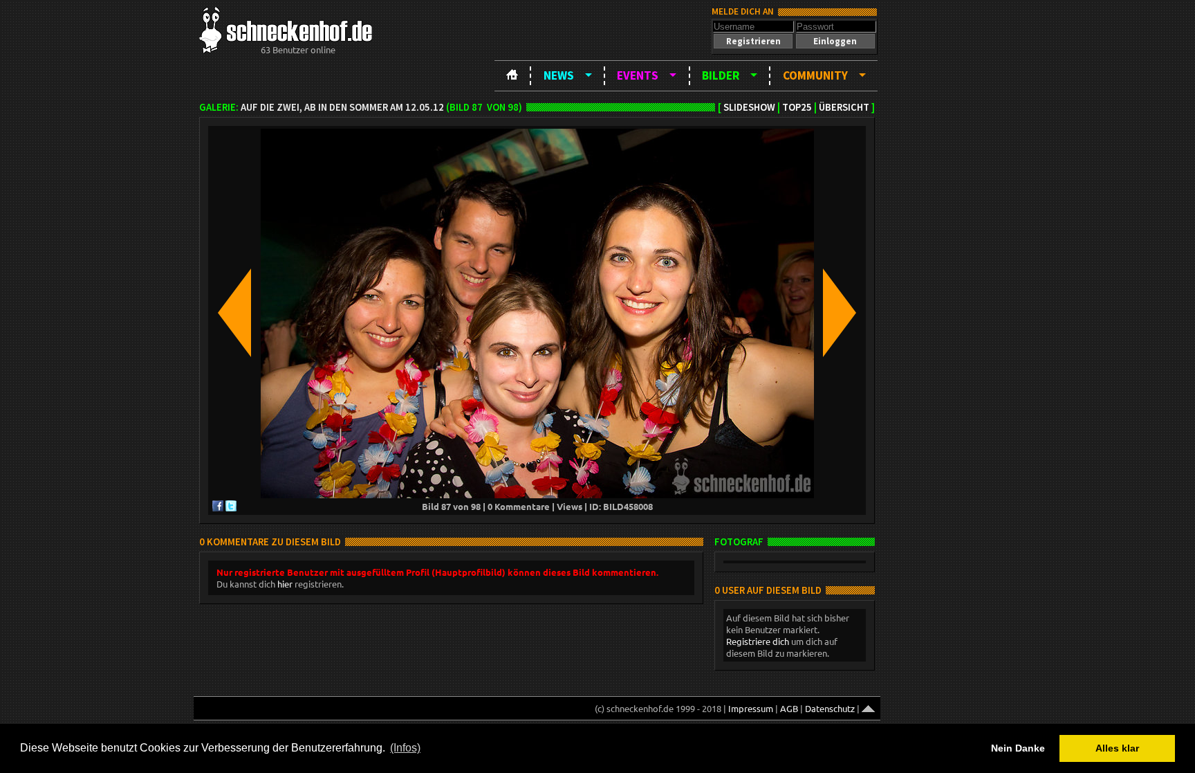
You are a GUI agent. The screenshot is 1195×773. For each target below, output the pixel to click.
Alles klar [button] (1117, 748)
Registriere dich (757, 641)
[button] (753, 41)
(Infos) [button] (405, 748)
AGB (789, 708)
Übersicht (844, 107)
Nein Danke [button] (1018, 748)
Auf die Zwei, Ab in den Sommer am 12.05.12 (342, 107)
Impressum (750, 708)
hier (285, 584)
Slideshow (749, 107)
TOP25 (797, 107)
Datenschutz (830, 708)
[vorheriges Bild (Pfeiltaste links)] (234, 314)
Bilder (720, 75)
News (559, 75)
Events (637, 75)
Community (815, 75)
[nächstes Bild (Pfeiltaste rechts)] (839, 314)
